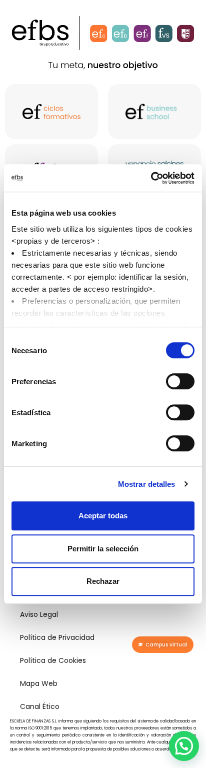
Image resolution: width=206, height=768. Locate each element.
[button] (184, 746)
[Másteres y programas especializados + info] (154, 111)
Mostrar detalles (147, 484)
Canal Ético (40, 706)
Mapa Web (39, 683)
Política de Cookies (53, 660)
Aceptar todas (103, 515)
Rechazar (103, 581)
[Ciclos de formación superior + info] (51, 111)
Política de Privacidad (57, 637)
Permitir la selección (103, 548)
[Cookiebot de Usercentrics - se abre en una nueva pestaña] (150, 178)
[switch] (180, 381)
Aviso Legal (39, 614)
